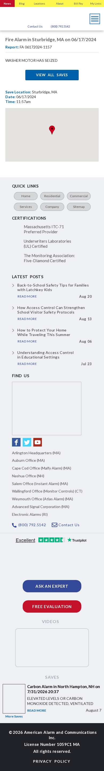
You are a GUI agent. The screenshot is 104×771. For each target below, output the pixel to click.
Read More (36, 710)
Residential (52, 196)
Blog (22, 3)
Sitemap (79, 207)
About (59, 3)
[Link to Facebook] (16, 442)
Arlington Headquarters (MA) (36, 453)
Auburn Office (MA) (28, 460)
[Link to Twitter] (27, 442)
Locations (39, 3)
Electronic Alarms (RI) (30, 514)
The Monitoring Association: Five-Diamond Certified (49, 258)
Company (52, 207)
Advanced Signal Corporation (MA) (40, 506)
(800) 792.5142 (60, 26)
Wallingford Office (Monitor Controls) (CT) (47, 491)
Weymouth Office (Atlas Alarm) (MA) (42, 499)
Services (26, 207)
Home (25, 196)
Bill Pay (78, 3)
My (95, 3)
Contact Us (35, 26)
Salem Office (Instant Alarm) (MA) (40, 483)
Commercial (79, 196)
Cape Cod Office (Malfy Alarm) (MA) (41, 468)
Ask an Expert (52, 586)
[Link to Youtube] (37, 442)
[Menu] (95, 17)
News (7, 3)
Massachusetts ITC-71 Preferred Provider (44, 229)
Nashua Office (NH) (28, 476)
